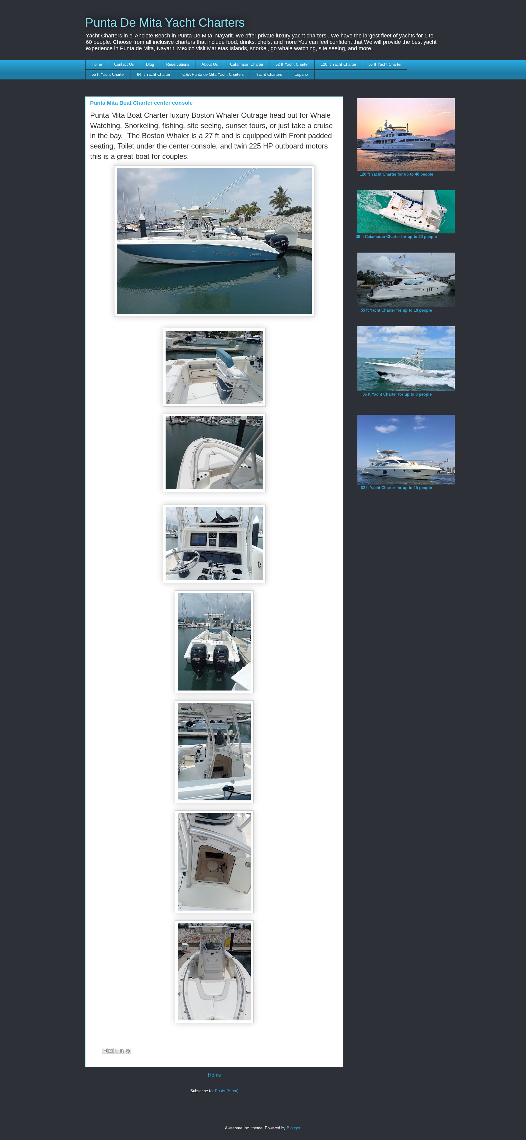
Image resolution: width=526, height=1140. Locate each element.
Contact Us (124, 64)
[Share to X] (116, 1051)
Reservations (177, 64)
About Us (210, 64)
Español (301, 74)
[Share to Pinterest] (128, 1051)
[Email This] (105, 1051)
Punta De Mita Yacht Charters (165, 22)
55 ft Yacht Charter (108, 74)
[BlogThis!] (110, 1051)
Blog (150, 64)
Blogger (293, 1128)
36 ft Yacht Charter (385, 64)
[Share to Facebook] (122, 1051)
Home (97, 64)
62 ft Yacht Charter (292, 64)
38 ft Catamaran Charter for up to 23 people (396, 236)
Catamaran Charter (246, 64)
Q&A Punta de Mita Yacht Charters (213, 74)
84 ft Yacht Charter (153, 74)
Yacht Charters (269, 74)
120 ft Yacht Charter (338, 64)
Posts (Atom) (226, 1091)
